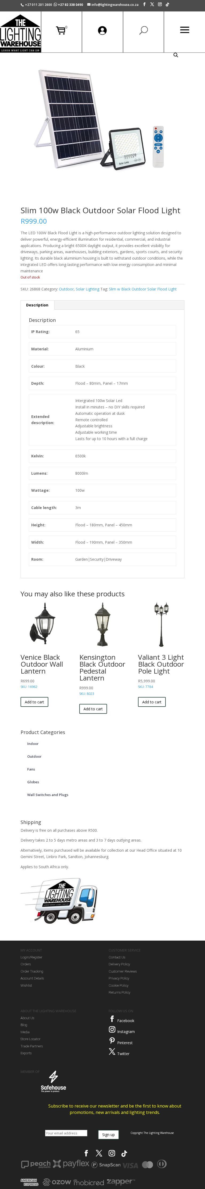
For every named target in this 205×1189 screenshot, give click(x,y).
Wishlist (26, 985)
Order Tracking (32, 971)
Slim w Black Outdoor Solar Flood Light (143, 289)
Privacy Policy (119, 978)
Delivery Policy (119, 964)
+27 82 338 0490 (70, 5)
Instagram (126, 1031)
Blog (24, 1025)
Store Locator (31, 1039)
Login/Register (31, 957)
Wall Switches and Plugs (47, 794)
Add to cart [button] (34, 701)
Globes (33, 782)
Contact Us (117, 957)
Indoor (33, 743)
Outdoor (66, 289)
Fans (31, 769)
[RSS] (167, 6)
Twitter (123, 1053)
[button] (176, 55)
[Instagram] (160, 5)
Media (25, 1032)
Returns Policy (119, 992)
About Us (27, 1018)
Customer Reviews (123, 971)
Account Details (32, 978)
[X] (152, 5)
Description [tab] (37, 305)
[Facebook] (144, 5)
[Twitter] (112, 1051)
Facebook (125, 1020)
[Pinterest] (112, 1041)
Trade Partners (32, 1046)
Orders (26, 964)
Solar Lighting (87, 289)
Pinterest (125, 1042)
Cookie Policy (118, 985)
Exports (26, 1053)
